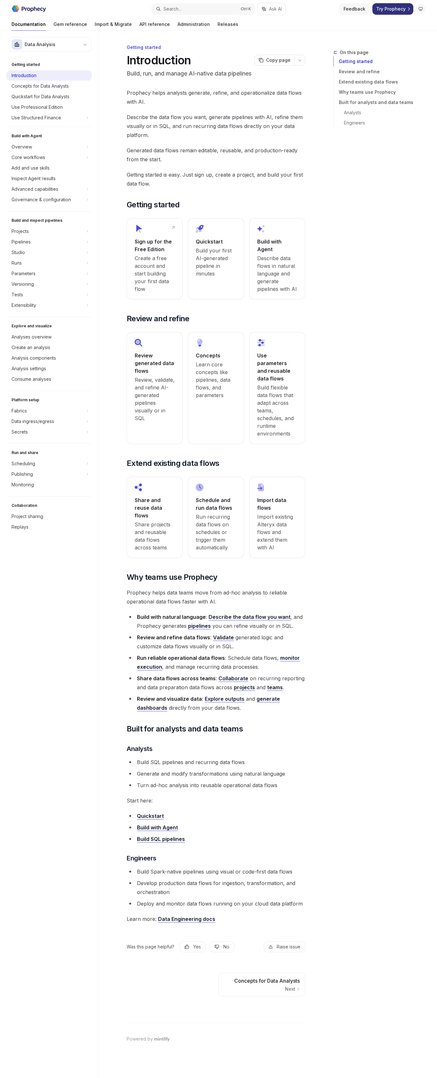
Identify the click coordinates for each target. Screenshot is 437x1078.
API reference (154, 24)
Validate (223, 637)
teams (275, 687)
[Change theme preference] (420, 9)
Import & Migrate (113, 24)
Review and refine (359, 71)
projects (244, 687)
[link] (155, 258)
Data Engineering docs (186, 919)
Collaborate (233, 678)
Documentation (29, 24)
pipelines (199, 626)
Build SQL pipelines (161, 839)
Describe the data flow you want (249, 617)
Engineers (354, 122)
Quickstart (150, 816)
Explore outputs (224, 699)
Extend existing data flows (368, 81)
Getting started (356, 61)
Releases (228, 24)
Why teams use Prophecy (367, 92)
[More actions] (299, 60)
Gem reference (70, 24)
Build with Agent (157, 827)
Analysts (352, 112)
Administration (194, 24)
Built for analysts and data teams (376, 102)
